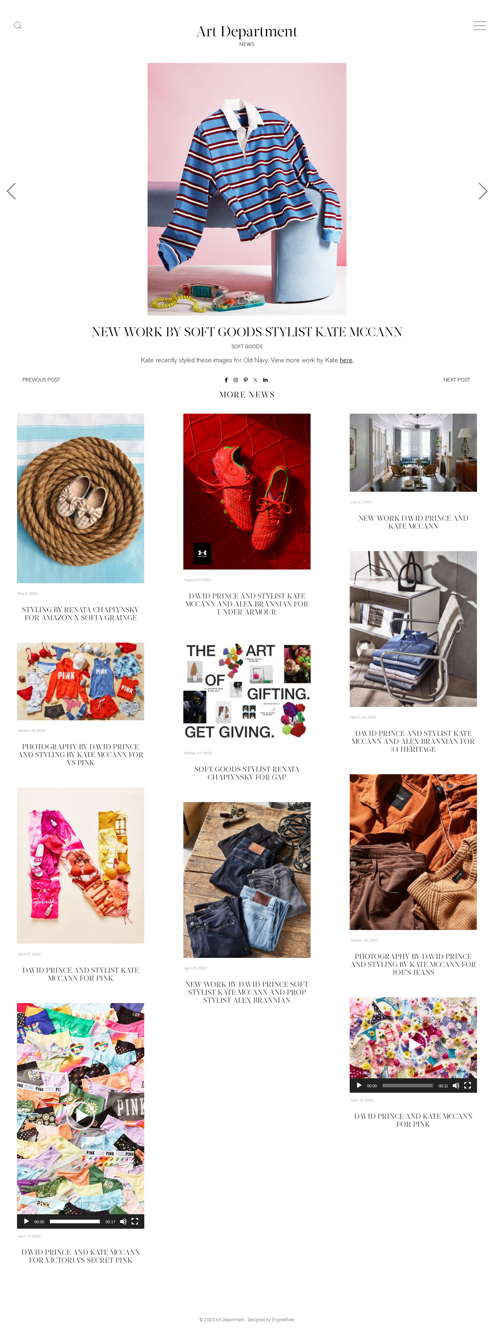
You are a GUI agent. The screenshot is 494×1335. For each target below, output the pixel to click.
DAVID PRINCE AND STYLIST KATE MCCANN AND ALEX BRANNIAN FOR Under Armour (246, 604)
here (346, 361)
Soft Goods (246, 347)
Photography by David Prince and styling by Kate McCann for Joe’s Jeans (413, 965)
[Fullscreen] (467, 1085)
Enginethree (283, 1319)
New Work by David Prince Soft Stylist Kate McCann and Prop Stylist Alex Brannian (246, 993)
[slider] (408, 1085)
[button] (413, 1045)
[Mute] (456, 1085)
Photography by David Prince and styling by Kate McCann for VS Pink (81, 755)
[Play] (359, 1085)
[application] (413, 1045)
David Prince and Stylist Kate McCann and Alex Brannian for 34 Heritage (413, 742)
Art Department (230, 1319)
